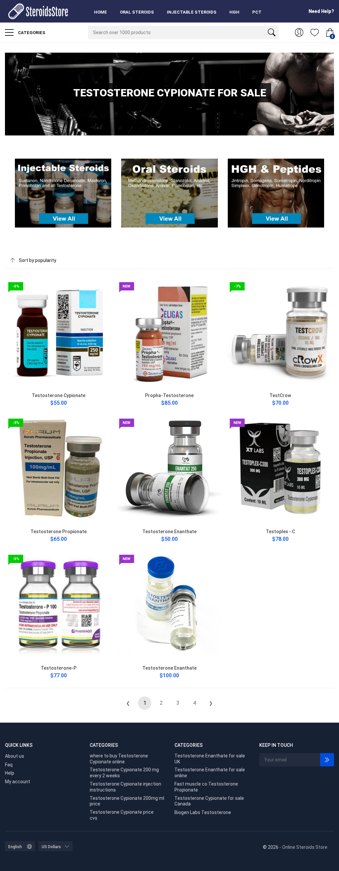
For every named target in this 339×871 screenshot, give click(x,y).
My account (17, 781)
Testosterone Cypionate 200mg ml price (127, 801)
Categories (31, 32)
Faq (9, 764)
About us (14, 756)
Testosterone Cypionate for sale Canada (209, 801)
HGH (234, 12)
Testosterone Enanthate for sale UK (209, 758)
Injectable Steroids (192, 12)
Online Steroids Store (304, 847)
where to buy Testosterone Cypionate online (119, 758)
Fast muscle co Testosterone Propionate (206, 787)
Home (100, 12)
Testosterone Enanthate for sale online (209, 772)
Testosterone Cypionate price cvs (122, 815)
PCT (257, 12)
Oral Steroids (137, 12)
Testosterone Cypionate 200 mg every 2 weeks (124, 772)
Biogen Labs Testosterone (202, 812)
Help (9, 773)
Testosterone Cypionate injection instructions (125, 787)
